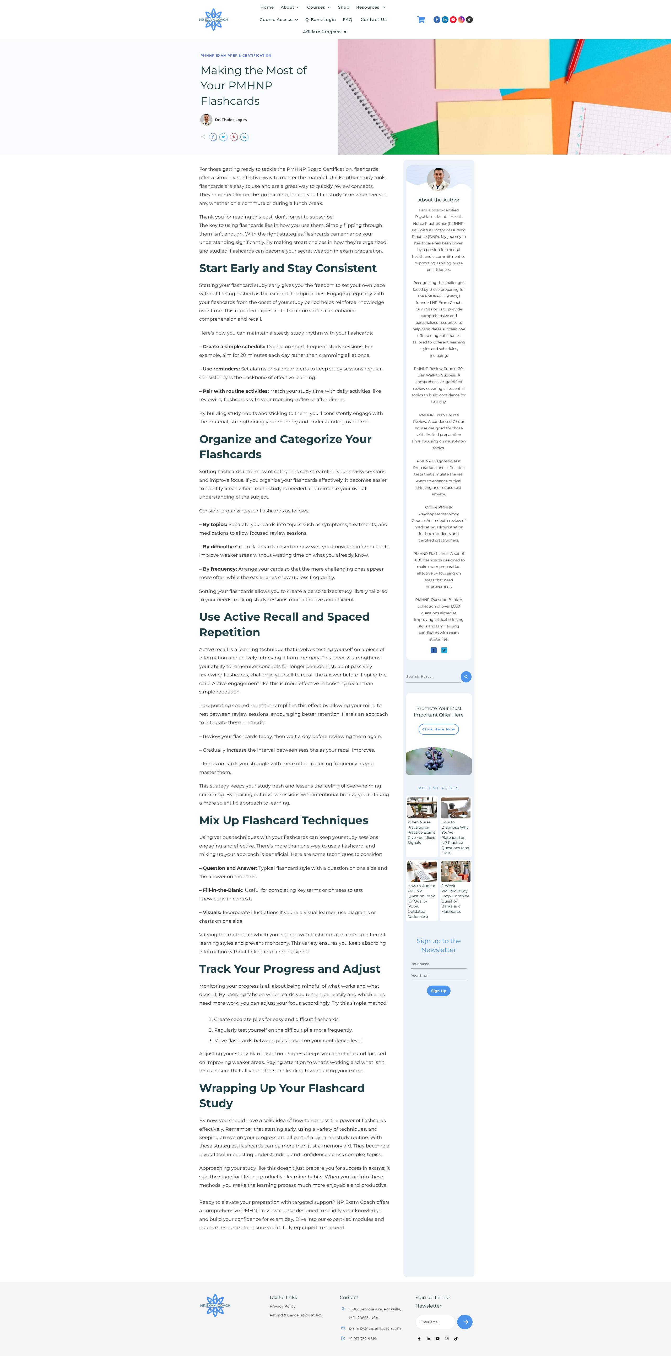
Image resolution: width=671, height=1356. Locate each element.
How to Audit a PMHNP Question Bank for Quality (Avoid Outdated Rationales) (421, 901)
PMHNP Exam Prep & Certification (236, 55)
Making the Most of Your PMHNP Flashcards (254, 85)
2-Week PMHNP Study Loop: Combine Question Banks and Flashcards (455, 898)
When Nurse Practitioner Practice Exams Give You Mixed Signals (422, 832)
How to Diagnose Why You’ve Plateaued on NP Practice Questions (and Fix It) (455, 837)
